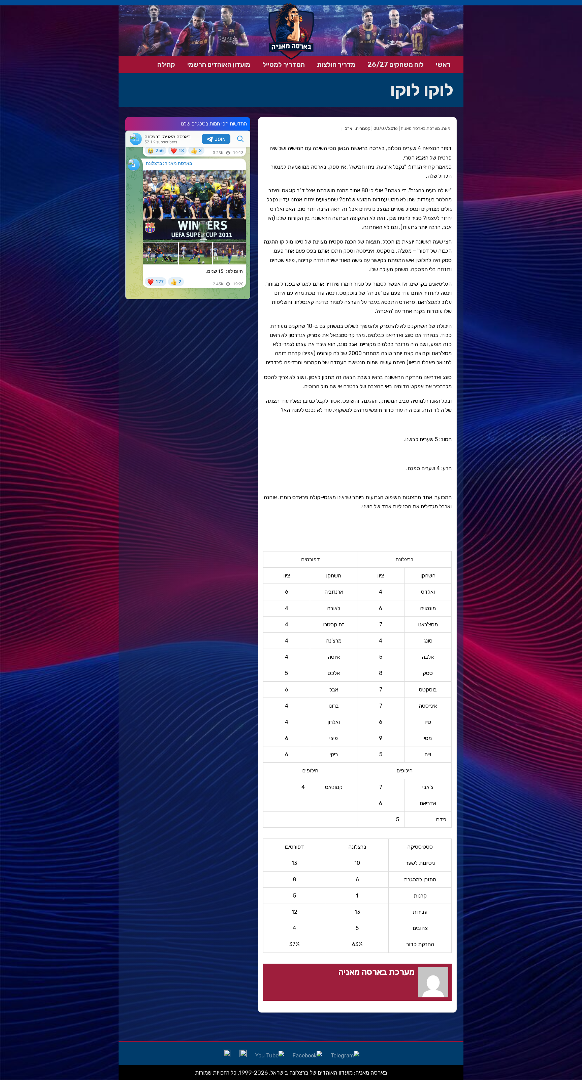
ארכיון (347, 128)
